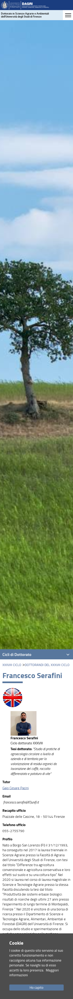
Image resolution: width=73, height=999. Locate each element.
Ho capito (36, 987)
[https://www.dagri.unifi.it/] (25, 4)
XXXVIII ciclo (11, 665)
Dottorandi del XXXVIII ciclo (47, 665)
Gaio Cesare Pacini (15, 788)
